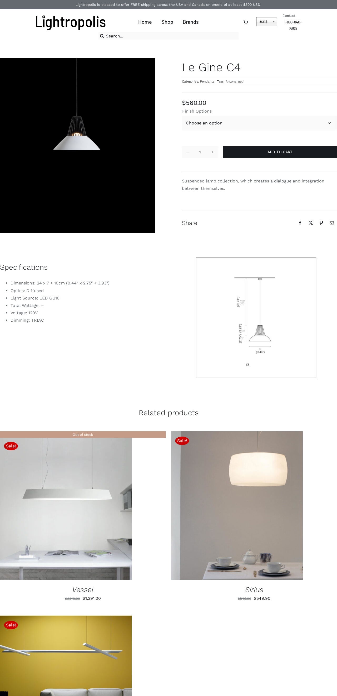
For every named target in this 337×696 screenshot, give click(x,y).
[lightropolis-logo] (70, 13)
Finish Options (197, 111)
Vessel (83, 589)
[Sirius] (237, 505)
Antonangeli (235, 81)
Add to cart (280, 152)
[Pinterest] (321, 222)
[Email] (331, 222)
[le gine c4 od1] (256, 318)
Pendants (207, 81)
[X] (310, 222)
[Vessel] (66, 505)
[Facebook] (300, 222)
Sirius (254, 589)
